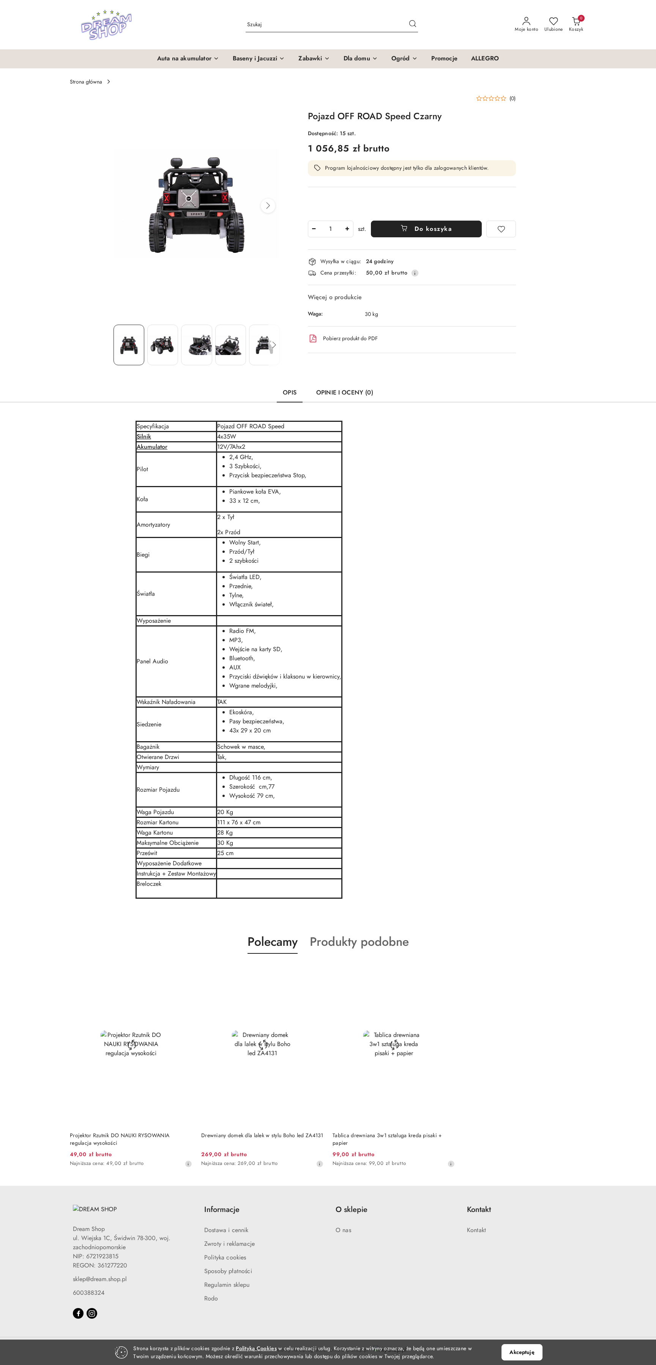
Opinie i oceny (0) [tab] (344, 392)
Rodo (211, 1298)
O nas (343, 1230)
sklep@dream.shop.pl (100, 1279)
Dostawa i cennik (226, 1230)
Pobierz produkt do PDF (350, 338)
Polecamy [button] (273, 941)
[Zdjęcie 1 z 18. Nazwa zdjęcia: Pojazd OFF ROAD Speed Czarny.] (129, 345)
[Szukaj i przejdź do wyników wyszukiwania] (412, 24)
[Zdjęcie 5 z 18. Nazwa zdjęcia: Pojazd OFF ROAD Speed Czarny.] (264, 345)
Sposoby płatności (228, 1271)
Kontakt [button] (479, 1209)
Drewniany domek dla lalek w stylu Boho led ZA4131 (262, 1135)
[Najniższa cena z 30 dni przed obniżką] (188, 1164)
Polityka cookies (225, 1257)
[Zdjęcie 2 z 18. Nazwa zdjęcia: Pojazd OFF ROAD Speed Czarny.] (162, 345)
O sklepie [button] (351, 1209)
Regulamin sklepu (227, 1284)
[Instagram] (92, 1313)
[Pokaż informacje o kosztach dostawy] (415, 273)
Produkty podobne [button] (359, 941)
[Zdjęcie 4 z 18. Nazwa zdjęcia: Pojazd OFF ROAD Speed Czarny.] (230, 345)
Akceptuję (521, 1352)
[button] (188, 58)
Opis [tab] (289, 392)
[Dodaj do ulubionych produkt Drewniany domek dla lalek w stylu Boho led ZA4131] (314, 971)
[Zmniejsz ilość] (314, 229)
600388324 (88, 1292)
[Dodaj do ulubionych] (501, 229)
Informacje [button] (222, 1209)
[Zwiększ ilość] (347, 229)
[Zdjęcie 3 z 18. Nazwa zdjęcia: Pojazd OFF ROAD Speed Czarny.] (196, 345)
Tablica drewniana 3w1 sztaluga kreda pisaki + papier (387, 1139)
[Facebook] (78, 1313)
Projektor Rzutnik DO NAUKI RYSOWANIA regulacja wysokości (119, 1139)
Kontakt (476, 1230)
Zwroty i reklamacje (229, 1243)
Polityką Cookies (256, 1348)
